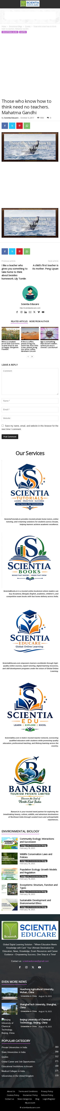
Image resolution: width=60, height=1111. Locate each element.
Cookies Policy (13, 1095)
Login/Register (49, 1099)
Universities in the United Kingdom (18, 1076)
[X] (34, 312)
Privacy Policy (47, 1091)
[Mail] (30, 312)
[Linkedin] (26, 312)
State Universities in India (13, 1052)
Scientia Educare (11, 118)
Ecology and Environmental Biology (34, 845)
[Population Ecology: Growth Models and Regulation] (10, 874)
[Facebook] (5, 126)
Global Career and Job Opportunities (18, 1061)
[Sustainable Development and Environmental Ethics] (10, 905)
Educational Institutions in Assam (17, 1066)
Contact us (9, 1099)
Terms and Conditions (28, 1091)
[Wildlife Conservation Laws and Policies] (10, 858)
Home (4, 26)
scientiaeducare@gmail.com (36, 961)
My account (30, 1103)
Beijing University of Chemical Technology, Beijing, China (35, 1021)
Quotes (27, 26)
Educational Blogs (15, 26)
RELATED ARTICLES (19, 321)
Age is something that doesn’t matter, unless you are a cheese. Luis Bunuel (49, 344)
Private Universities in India (14, 1047)
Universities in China (29, 996)
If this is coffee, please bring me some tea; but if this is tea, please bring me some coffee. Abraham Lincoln (29, 346)
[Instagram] (22, 312)
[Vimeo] (39, 312)
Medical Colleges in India (13, 1071)
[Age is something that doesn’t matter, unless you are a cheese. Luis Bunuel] (49, 333)
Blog (37, 1099)
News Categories (25, 1099)
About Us (11, 1091)
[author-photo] (30, 293)
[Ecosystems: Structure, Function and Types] (10, 889)
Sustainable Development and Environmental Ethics (35, 902)
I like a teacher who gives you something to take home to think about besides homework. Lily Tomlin (15, 272)
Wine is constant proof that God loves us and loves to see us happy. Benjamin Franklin (10, 345)
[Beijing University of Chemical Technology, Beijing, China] (10, 1026)
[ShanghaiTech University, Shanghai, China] (10, 1009)
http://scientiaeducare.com (30, 308)
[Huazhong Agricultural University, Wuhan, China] (10, 994)
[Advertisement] (30, 67)
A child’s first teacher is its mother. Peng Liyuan (45, 267)
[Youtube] (43, 312)
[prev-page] (28, 356)
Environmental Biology (20, 831)
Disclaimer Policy (30, 1095)
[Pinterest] (19, 126)
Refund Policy (47, 1095)
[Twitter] (12, 126)
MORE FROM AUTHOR (39, 321)
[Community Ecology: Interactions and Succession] (10, 843)
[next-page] (32, 356)
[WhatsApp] (27, 126)
